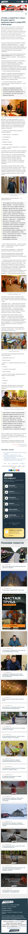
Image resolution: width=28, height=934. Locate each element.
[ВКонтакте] (9, 470)
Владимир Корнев (22, 444)
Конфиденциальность (7, 910)
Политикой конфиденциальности (16, 927)
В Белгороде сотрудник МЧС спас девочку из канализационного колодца (13, 457)
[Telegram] (15, 470)
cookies (13, 916)
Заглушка (14, 906)
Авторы (9, 906)
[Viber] (18, 470)
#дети (9, 463)
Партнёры (4, 908)
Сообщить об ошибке (14, 905)
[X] (11, 470)
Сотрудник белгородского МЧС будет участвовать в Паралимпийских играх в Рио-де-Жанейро (15, 459)
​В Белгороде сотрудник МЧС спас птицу (12, 455)
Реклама (9, 908)
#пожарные (22, 463)
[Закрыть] (26, 14)
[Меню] (26, 2)
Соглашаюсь (14, 930)
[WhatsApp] (13, 470)
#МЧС (5, 463)
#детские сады (15, 463)
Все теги (6, 905)
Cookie (16, 921)
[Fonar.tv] (4, 1)
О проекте (4, 906)
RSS (3, 905)
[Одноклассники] (17, 470)
